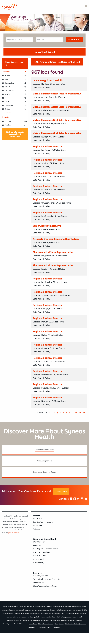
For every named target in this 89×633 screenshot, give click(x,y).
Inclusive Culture (39, 556)
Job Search (37, 518)
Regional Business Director (47, 146)
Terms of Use (33, 624)
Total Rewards (38, 559)
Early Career (37, 525)
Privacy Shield (59, 624)
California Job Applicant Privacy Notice (49, 627)
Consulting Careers (44, 461)
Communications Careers (44, 449)
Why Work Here (39, 542)
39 (80, 412)
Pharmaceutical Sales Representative (53, 252)
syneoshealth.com (13, 533)
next (85, 412)
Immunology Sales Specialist (48, 80)
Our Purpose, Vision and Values (45, 549)
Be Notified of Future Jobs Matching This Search (58, 62)
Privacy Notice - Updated (45, 624)
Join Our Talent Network (42, 522)
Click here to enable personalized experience (15, 134)
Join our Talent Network (44, 52)
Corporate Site (38, 583)
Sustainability (38, 563)
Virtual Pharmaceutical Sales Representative (57, 93)
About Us (37, 545)
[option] (44, 22)
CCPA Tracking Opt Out (72, 624)
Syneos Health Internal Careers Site (47, 579)
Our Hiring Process (40, 576)
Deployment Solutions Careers (44, 472)
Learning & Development (43, 552)
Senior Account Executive (47, 225)
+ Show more (6, 113)
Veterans (36, 529)
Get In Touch (61, 491)
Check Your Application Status (45, 586)
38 (76, 412)
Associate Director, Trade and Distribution (56, 239)
